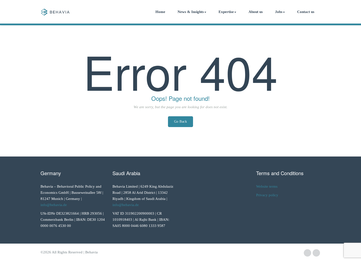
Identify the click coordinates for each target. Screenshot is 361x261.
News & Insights (191, 12)
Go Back (180, 121)
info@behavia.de (54, 205)
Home (160, 12)
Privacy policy (267, 195)
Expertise (226, 12)
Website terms (267, 186)
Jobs (278, 12)
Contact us (305, 12)
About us (256, 12)
